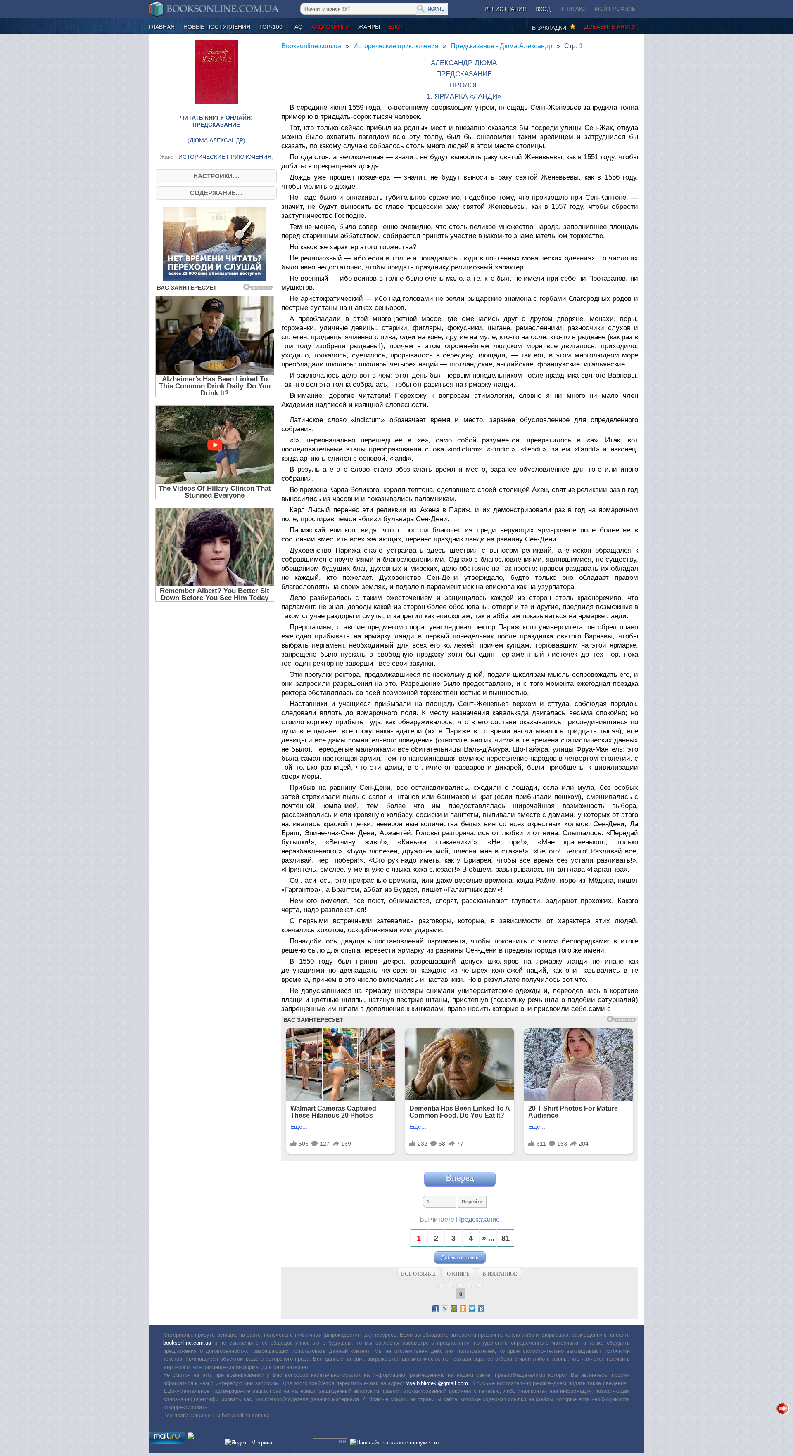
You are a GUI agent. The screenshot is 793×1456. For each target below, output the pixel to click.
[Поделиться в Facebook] (435, 1308)
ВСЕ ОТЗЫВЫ (418, 1274)
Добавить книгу (610, 27)
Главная (162, 27)
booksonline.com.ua (187, 1343)
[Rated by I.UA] (205, 1442)
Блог (396, 27)
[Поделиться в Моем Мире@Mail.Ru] (454, 1308)
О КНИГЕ (458, 1274)
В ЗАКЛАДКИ (551, 27)
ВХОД (543, 9)
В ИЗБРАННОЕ (499, 1274)
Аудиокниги (330, 27)
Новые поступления (216, 27)
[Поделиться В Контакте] (481, 1308)
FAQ (297, 27)
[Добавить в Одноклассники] (463, 1308)
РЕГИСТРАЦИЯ (505, 9)
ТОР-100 (271, 27)
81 (505, 1238)
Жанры (369, 27)
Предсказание (478, 1219)
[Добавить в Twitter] (472, 1308)
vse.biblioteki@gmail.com (437, 1383)
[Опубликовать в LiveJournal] (445, 1308)
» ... (488, 1238)
